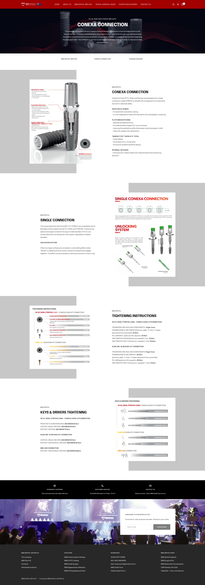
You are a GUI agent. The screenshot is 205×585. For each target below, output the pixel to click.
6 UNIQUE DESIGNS (136, 59)
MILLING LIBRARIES (118, 561)
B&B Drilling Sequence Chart (75, 571)
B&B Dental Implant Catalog (74, 557)
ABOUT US (67, 4)
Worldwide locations (29, 567)
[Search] (173, 4)
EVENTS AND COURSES (128, 4)
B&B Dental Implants (168, 557)
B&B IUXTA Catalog (71, 561)
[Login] (178, 4)
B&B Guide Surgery (71, 564)
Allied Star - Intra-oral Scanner (172, 571)
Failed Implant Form (118, 571)
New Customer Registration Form (123, 564)
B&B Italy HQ (26, 561)
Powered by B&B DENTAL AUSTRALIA (52, 578)
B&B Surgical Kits (167, 561)
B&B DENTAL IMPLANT (83, 4)
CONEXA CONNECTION (102, 59)
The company (26, 557)
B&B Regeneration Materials (74, 567)
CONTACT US (146, 4)
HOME (56, 4)
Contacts (24, 564)
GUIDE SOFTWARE (118, 557)
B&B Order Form (117, 567)
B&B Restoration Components (172, 564)
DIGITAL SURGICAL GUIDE (106, 4)
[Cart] (183, 4)
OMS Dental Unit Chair (169, 567)
